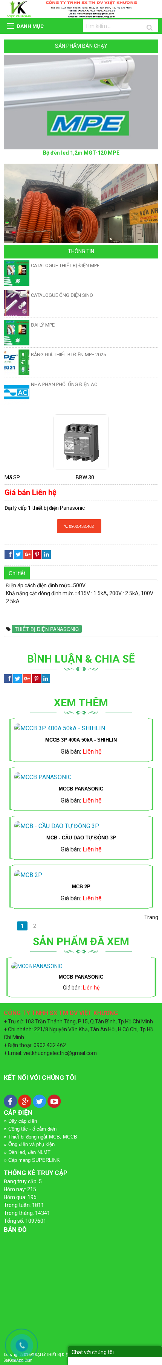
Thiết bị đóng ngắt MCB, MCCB (42, 1137)
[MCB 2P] (81, 875)
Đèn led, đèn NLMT (29, 1152)
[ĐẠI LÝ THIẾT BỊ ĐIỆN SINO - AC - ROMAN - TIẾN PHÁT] (81, 9)
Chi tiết (17, 573)
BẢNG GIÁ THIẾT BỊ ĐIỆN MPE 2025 (68, 354)
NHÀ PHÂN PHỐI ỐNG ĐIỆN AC (64, 384)
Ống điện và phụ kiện (31, 1144)
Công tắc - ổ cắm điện (32, 1129)
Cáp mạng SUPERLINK (34, 1160)
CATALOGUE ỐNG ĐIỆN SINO (62, 295)
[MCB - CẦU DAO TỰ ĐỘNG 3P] (81, 826)
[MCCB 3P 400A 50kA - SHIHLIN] (81, 728)
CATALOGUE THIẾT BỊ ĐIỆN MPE (65, 265)
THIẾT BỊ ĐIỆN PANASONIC (47, 628)
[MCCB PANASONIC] (81, 442)
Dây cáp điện (22, 1121)
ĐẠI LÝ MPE (43, 325)
